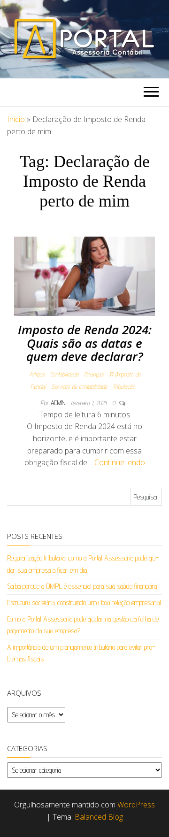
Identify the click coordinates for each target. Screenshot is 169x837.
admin (59, 403)
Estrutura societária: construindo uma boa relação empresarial (84, 602)
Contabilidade (64, 374)
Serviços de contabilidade (79, 386)
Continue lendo (119, 462)
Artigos (37, 374)
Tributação (124, 386)
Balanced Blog (99, 817)
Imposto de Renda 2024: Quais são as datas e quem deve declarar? (85, 343)
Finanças (93, 374)
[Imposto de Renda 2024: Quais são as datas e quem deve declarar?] (84, 275)
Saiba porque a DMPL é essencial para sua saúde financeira (82, 586)
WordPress (136, 804)
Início (16, 119)
